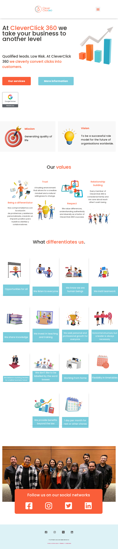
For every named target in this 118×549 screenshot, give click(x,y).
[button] (98, 9)
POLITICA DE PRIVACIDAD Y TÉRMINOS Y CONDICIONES (59, 543)
